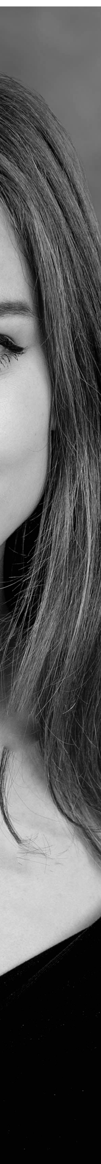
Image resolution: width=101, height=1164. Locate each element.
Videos (74, 3)
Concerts (65, 3)
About (57, 3)
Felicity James (14, 3)
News (82, 3)
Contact (90, 3)
